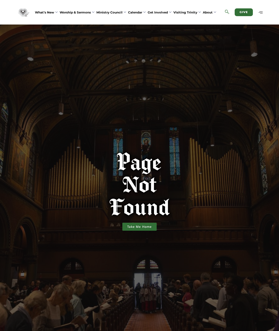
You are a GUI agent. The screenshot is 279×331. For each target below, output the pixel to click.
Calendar (135, 12)
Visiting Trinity (185, 12)
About (208, 12)
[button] (227, 12)
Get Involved (158, 12)
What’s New (44, 12)
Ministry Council (109, 12)
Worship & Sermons (75, 12)
